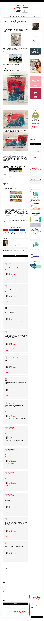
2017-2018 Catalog (11, 232)
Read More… (21, 245)
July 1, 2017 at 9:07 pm (12, 390)
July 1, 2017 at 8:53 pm (12, 438)
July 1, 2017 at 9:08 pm (12, 367)
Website (4, 591)
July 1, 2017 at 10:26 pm (11, 450)
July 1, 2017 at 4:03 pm (10, 403)
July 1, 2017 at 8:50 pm (10, 428)
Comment (5, 568)
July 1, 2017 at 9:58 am (10, 308)
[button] (39, 16)
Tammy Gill (9, 494)
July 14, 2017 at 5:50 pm (12, 531)
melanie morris (9, 427)
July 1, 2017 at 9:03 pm (12, 416)
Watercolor (24, 233)
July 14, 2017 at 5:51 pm (12, 507)
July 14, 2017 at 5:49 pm (12, 553)
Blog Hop (25, 232)
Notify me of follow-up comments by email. (10, 597)
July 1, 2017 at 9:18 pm (12, 296)
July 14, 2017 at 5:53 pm (12, 483)
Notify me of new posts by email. (8, 600)
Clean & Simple (19, 233)
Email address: (32, 139)
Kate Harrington (10, 472)
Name (4, 582)
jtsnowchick (9, 518)
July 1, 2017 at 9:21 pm (12, 274)
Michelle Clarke (9, 379)
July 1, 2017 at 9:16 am (10, 286)
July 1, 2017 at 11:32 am (11, 380)
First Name (32, 135)
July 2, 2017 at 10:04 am (11, 495)
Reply (5, 269)
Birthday (21, 232)
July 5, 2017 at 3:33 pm (10, 519)
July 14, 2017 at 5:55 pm (12, 461)
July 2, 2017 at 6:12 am (10, 473)
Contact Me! (35, 36)
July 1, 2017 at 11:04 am (11, 358)
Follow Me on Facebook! (35, 151)
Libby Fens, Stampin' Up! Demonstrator (22, 9)
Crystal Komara (9, 542)
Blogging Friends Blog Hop (8, 233)
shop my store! (16, 245)
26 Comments (18, 22)
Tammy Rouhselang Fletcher (11, 357)
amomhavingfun (10, 307)
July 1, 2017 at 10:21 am (11, 332)
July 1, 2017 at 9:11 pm (12, 344)
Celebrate (14, 233)
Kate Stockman (9, 285)
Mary (14, 166)
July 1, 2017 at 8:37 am (10, 264)
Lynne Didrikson (10, 263)
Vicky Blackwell (9, 331)
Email (4, 586)
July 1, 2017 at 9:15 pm (12, 319)
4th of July (17, 232)
